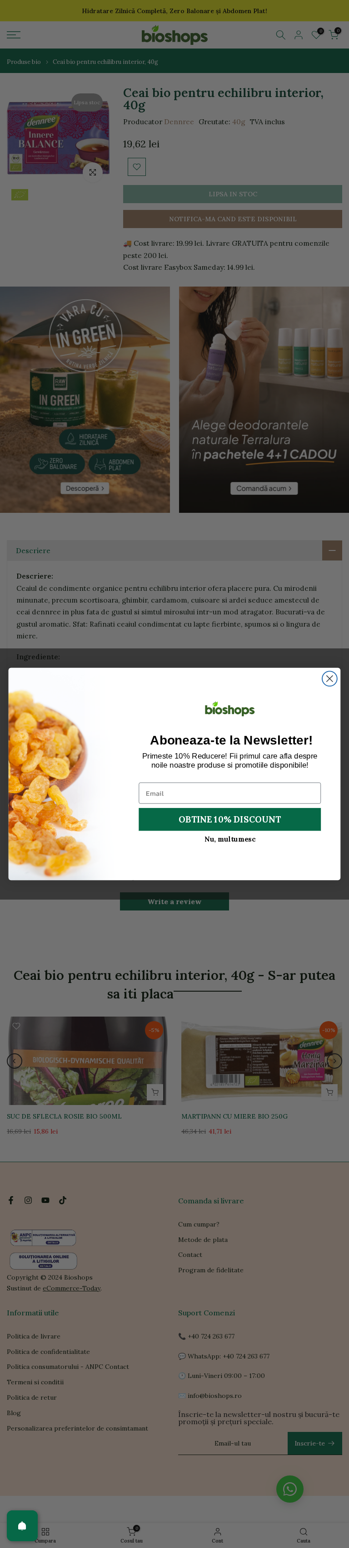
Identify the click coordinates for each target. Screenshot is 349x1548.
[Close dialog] (329, 678)
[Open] (22, 1525)
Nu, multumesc (229, 839)
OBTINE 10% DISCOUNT (230, 819)
